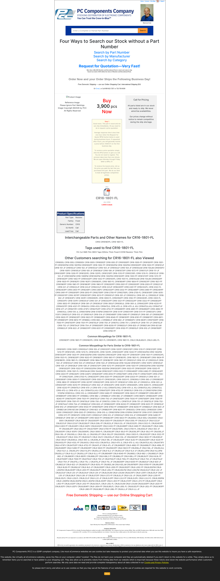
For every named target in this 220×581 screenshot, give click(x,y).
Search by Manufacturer (111, 56)
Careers (147, 1)
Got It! (107, 573)
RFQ (107, 180)
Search (143, 30)
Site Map (152, 1)
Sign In (162, 1)
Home (142, 1)
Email (98, 88)
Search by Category (112, 60)
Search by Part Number (112, 52)
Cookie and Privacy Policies (156, 562)
